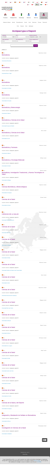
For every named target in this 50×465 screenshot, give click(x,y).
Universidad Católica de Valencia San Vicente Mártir (12, 270)
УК (37, 4)
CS (11, 2)
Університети (13, 17)
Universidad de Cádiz (6, 358)
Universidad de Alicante (6, 320)
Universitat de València (6, 113)
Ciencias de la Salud (8, 199)
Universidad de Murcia (6, 333)
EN (7, 2)
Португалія (45, 22)
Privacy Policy (37, 460)
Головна (5, 17)
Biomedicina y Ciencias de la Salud (13, 120)
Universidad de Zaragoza (7, 192)
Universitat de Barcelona (6, 60)
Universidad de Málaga (6, 180)
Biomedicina (6, 55)
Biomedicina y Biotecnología (11, 107)
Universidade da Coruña (6, 396)
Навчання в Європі (7, 22)
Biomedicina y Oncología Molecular (13, 160)
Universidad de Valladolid (7, 433)
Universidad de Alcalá (6, 257)
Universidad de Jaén (6, 282)
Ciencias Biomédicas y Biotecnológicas (14, 187)
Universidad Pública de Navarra (8, 220)
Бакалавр (21, 17)
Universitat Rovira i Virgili (6, 73)
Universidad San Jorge (6, 232)
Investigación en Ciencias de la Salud (14, 428)
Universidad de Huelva (6, 205)
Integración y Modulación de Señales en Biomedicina (19, 415)
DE (16, 2)
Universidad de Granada (6, 100)
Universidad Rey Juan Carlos (7, 308)
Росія (18, 26)
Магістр (29, 17)
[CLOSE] (39, 461)
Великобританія (19, 22)
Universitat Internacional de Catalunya (9, 295)
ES (20, 2)
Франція (22, 26)
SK (28, 4)
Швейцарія (31, 26)
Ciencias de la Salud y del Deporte (13, 402)
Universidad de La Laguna (7, 345)
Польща (39, 22)
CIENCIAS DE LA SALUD (10, 214)
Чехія (26, 26)
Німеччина (34, 22)
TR (33, 4)
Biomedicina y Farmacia (9, 147)
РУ (47, 2)
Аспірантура (44, 17)
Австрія (13, 22)
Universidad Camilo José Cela (7, 370)
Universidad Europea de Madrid (8, 125)
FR (25, 2)
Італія (29, 22)
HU (29, 2)
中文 (47, 4)
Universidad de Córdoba (6, 88)
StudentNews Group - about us (25, 452)
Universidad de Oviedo (6, 165)
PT (42, 2)
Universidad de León (6, 138)
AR (42, 4)
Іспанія (25, 22)
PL (38, 2)
